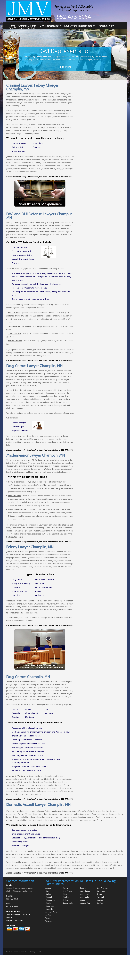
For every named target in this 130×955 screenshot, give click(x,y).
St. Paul (48, 915)
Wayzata (49, 921)
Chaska (48, 903)
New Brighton (102, 888)
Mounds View (85, 903)
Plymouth (100, 897)
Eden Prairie (67, 891)
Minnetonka (84, 897)
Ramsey (99, 900)
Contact (31, 28)
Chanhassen (50, 900)
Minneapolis (84, 894)
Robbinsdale (50, 906)
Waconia (49, 918)
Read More (65, 66)
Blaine (48, 891)
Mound (82, 900)
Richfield (99, 903)
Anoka (48, 888)
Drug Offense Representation (79, 26)
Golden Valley (68, 903)
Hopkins (82, 888)
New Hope (100, 891)
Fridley (65, 900)
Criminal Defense (27, 26)
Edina (64, 894)
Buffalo (48, 894)
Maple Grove (84, 891)
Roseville (49, 909)
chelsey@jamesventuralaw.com (19, 891)
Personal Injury (106, 26)
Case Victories (16, 28)
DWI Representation (50, 26)
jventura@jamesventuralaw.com (19, 888)
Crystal (65, 888)
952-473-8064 (12, 899)
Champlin (49, 897)
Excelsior (66, 897)
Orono (99, 894)
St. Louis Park (51, 912)
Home (12, 26)
